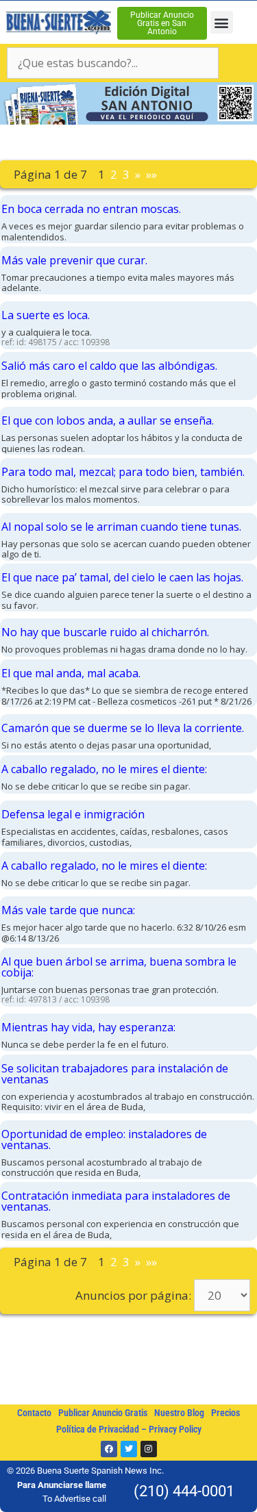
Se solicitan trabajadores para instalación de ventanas (114, 1074)
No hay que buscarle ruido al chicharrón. (105, 632)
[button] (221, 22)
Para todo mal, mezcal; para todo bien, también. (123, 471)
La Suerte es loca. (45, 315)
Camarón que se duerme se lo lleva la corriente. (122, 727)
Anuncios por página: (133, 1295)
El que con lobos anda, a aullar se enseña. (107, 420)
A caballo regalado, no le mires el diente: (104, 769)
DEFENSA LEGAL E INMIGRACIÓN (73, 814)
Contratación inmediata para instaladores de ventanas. (115, 1201)
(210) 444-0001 (184, 1491)
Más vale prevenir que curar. (74, 260)
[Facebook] (109, 1449)
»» (151, 174)
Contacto (34, 1412)
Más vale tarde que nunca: (68, 910)
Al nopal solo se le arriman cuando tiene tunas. (121, 526)
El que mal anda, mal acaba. (70, 673)
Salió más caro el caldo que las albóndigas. (109, 365)
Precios (225, 1412)
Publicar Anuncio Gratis (102, 1412)
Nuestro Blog (179, 1412)
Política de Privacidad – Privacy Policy (128, 1429)
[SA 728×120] (128, 120)
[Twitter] (129, 1449)
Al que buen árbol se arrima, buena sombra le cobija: (118, 967)
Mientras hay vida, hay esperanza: (88, 1027)
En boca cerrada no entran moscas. (91, 208)
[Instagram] (148, 1449)
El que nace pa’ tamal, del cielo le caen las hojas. (122, 577)
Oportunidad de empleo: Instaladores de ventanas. (104, 1139)
